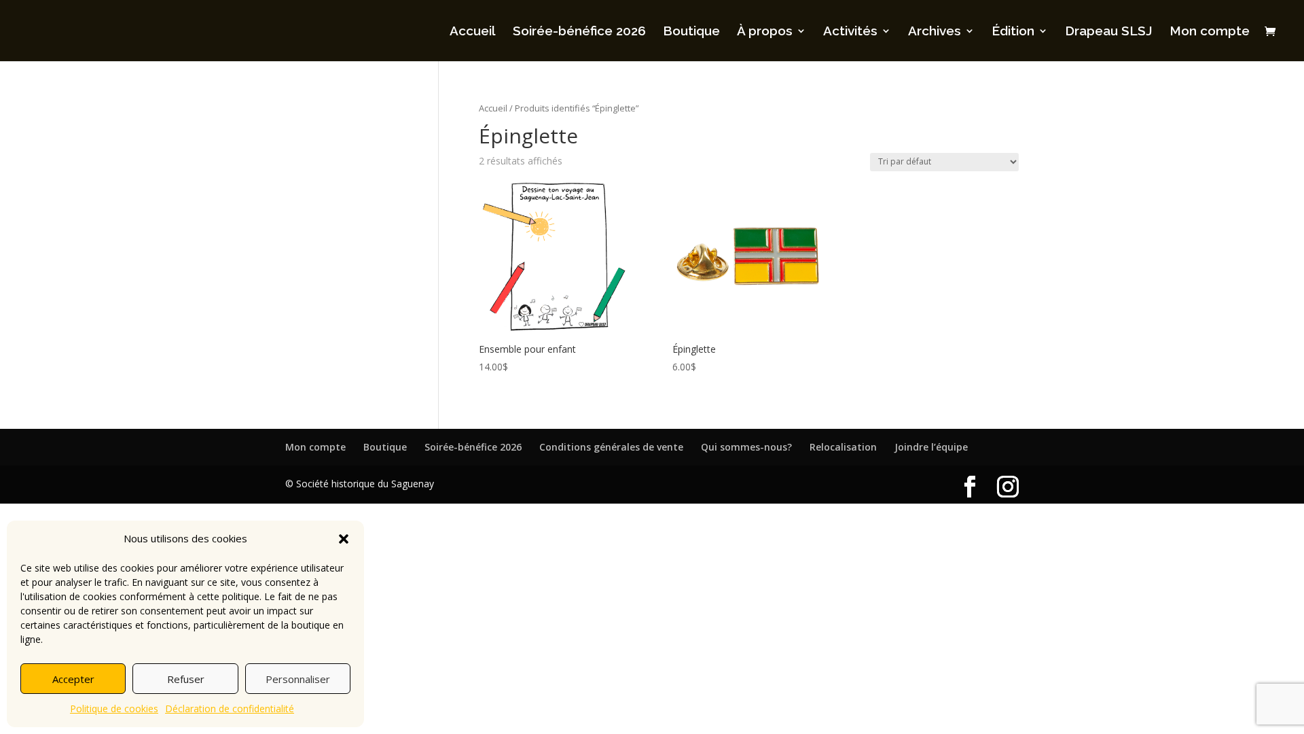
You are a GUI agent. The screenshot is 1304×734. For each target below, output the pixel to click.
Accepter (73, 679)
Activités (850, 32)
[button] (343, 539)
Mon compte (1210, 32)
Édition (1013, 32)
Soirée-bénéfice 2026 (579, 32)
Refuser (185, 679)
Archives (934, 32)
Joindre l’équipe (931, 446)
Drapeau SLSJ (1109, 32)
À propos (765, 32)
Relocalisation (843, 446)
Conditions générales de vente (611, 446)
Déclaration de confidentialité (229, 708)
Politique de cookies (114, 708)
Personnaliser (298, 679)
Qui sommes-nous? (746, 446)
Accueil (473, 32)
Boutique (691, 32)
